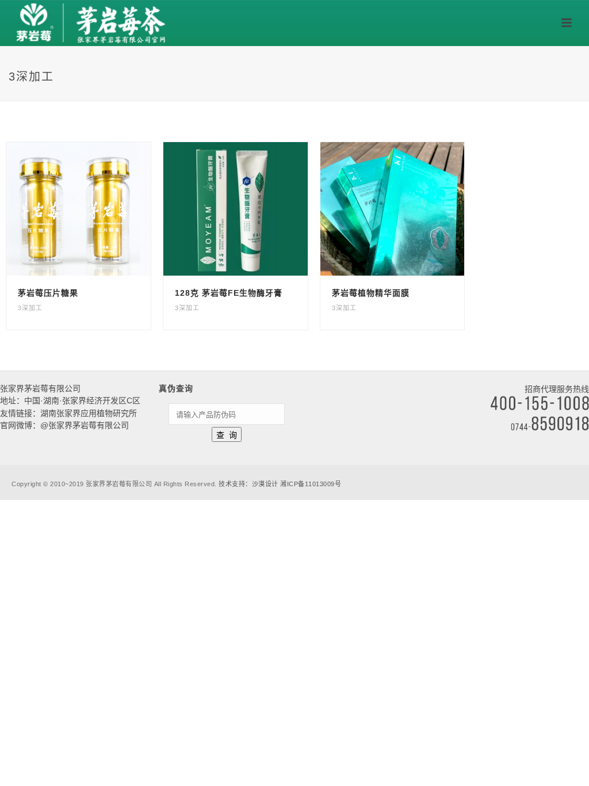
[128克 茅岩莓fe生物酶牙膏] (256, 209)
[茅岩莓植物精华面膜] (414, 209)
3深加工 (30, 307)
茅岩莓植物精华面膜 (371, 292)
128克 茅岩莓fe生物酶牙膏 (228, 292)
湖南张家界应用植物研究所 (88, 413)
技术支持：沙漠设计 (248, 483)
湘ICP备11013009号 (310, 483)
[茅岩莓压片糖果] (99, 209)
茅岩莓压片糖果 (48, 292)
